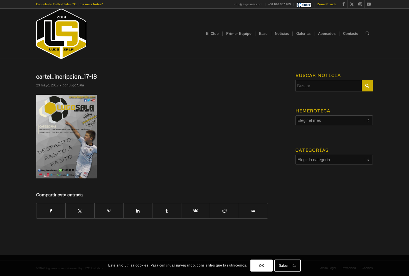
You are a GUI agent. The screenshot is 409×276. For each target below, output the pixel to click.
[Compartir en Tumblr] (166, 211)
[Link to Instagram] (360, 4)
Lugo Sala (76, 85)
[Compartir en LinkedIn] (138, 211)
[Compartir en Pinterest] (109, 211)
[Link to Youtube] (368, 4)
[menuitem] (248, 4)
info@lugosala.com (248, 4)
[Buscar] (367, 34)
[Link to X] (352, 4)
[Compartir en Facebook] (50, 211)
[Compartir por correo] (253, 211)
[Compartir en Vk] (195, 211)
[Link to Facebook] (343, 4)
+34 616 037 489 (279, 4)
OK (261, 265)
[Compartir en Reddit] (224, 211)
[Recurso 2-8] (61, 34)
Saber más (288, 265)
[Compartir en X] (80, 211)
